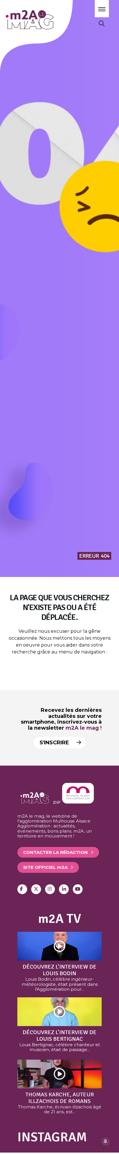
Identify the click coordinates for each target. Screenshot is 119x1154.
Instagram (52, 1137)
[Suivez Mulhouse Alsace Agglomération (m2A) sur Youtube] (78, 889)
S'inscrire (55, 742)
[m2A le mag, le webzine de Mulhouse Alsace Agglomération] (78, 802)
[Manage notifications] (105, 1141)
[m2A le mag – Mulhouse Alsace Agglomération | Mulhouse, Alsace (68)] (46, 19)
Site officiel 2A (45, 867)
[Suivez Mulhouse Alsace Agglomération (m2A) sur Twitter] (36, 889)
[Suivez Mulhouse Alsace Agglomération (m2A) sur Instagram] (50, 889)
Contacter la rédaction (55, 852)
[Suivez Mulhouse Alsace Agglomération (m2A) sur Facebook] (22, 889)
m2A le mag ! (84, 728)
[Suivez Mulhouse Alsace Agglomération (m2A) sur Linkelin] (64, 889)
